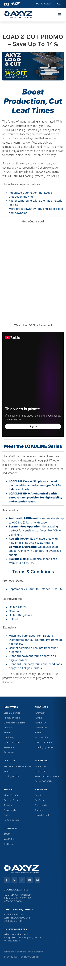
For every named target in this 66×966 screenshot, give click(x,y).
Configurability (11, 776)
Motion (7, 771)
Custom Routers (43, 742)
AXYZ (7, 834)
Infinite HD (40, 722)
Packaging (9, 752)
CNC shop (9, 844)
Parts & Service (12, 820)
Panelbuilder (41, 727)
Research (9, 747)
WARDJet (9, 839)
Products (41, 707)
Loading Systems (44, 747)
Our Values (40, 800)
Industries (11, 707)
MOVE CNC (41, 766)
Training (8, 805)
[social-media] (7, 880)
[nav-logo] (18, 14)
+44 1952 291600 (12, 940)
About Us (41, 789)
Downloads (10, 810)
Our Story (40, 795)
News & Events (42, 815)
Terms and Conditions (15, 951)
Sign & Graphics (12, 713)
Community (41, 805)
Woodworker (42, 737)
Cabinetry (9, 737)
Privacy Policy (35, 951)
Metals (7, 732)
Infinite (38, 717)
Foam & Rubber (12, 742)
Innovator (40, 713)
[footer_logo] (21, 869)
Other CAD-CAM (43, 781)
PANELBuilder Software (47, 776)
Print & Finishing (12, 717)
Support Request (13, 800)
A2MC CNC (40, 771)
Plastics (8, 727)
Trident (38, 732)
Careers (39, 810)
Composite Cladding (14, 722)
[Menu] (59, 14)
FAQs (6, 815)
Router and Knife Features (17, 766)
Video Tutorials (11, 795)
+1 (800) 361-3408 (13, 901)
